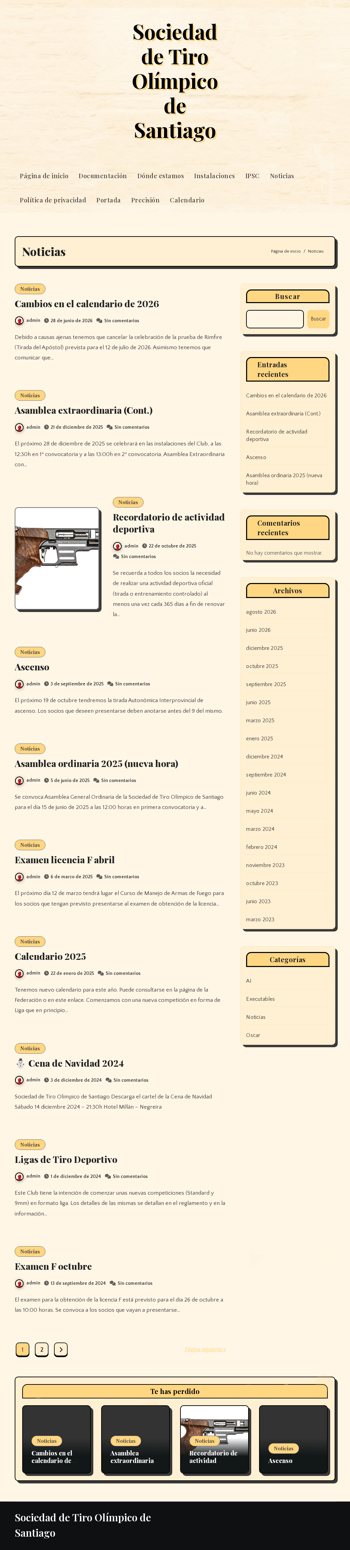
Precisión (145, 200)
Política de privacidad (53, 200)
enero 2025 (259, 739)
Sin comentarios (121, 321)
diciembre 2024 (264, 757)
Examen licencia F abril (65, 859)
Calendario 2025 (50, 956)
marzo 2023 (260, 919)
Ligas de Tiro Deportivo (66, 1159)
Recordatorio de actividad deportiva (169, 523)
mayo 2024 (259, 811)
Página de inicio (44, 176)
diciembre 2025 (264, 648)
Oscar (253, 1035)
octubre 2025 (262, 666)
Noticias (282, 176)
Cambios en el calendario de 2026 (87, 303)
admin (33, 320)
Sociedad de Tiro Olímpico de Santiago (175, 80)
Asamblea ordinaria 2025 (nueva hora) (96, 763)
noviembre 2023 (265, 865)
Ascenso (32, 666)
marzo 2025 (260, 720)
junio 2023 (258, 901)
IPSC (252, 176)
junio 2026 (258, 630)
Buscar (287, 296)
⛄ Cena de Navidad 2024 (69, 1063)
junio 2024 (258, 793)
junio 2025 (258, 702)
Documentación (103, 176)
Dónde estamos (160, 176)
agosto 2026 (261, 612)
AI (248, 981)
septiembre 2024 (266, 775)
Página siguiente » (205, 1349)
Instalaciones (214, 176)
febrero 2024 (261, 847)
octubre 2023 (262, 883)
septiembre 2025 (266, 684)
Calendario (187, 200)
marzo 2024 (260, 829)
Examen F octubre (53, 1266)
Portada (108, 200)
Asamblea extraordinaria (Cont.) (83, 410)
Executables (260, 999)
